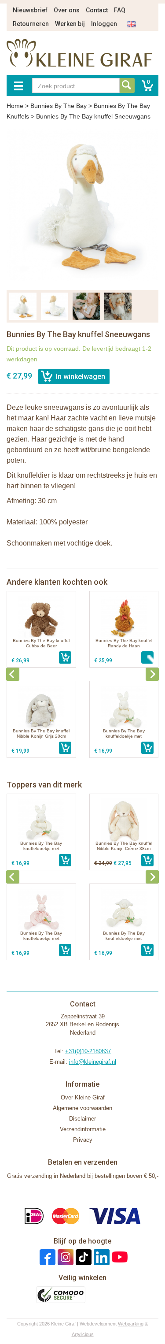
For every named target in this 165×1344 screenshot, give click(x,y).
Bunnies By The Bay (58, 105)
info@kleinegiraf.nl (92, 1061)
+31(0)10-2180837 (88, 1051)
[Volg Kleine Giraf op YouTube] (119, 1257)
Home (15, 105)
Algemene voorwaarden (82, 1108)
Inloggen (104, 23)
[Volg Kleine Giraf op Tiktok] (82, 1257)
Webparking (130, 1323)
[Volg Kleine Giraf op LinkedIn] (101, 1257)
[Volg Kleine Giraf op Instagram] (64, 1257)
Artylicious (83, 1334)
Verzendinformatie (83, 1129)
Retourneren (31, 23)
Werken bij (70, 23)
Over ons (67, 10)
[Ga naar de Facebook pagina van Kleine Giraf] (46, 1257)
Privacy (82, 1139)
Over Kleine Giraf (83, 1097)
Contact (97, 10)
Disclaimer (82, 1118)
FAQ (119, 10)
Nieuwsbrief (30, 10)
